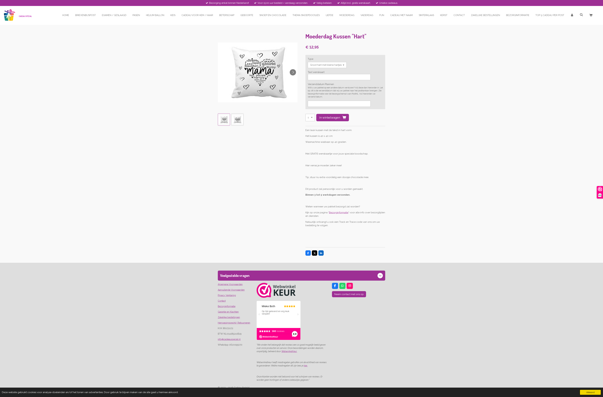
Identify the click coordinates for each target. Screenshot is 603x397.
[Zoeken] (581, 15)
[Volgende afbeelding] (293, 72)
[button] (224, 119)
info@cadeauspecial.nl (229, 339)
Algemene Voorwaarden (230, 284)
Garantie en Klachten (228, 312)
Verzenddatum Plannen (321, 84)
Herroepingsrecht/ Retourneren (234, 323)
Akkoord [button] (590, 392)
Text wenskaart (316, 72)
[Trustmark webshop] (276, 297)
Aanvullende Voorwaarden (231, 290)
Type (310, 59)
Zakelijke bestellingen (229, 317)
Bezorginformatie (338, 212)
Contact (222, 301)
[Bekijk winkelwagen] (590, 15)
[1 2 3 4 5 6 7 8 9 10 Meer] (310, 117)
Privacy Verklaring (227, 295)
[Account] (572, 15)
